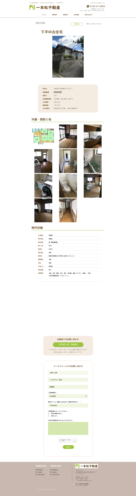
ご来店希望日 (53, 392)
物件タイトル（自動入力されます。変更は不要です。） (64, 402)
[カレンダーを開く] (86, 396)
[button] (54, 15)
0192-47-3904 (84, 483)
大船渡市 (39, 472)
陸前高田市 (40, 469)
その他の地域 (40, 474)
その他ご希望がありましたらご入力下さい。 (60, 420)
